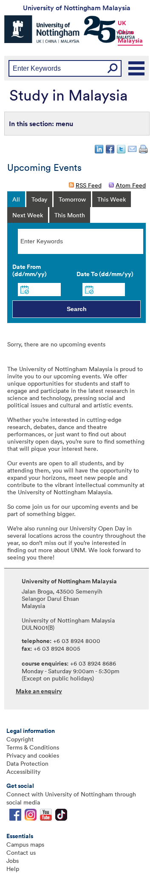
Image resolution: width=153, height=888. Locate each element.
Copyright (20, 739)
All (16, 199)
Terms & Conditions (32, 747)
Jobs (12, 860)
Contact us (21, 852)
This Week (111, 199)
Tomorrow (72, 199)
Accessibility (23, 771)
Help (12, 869)
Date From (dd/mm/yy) (29, 270)
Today (39, 199)
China (126, 32)
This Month (69, 215)
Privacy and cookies (32, 755)
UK (122, 23)
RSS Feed (89, 185)
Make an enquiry (39, 691)
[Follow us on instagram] (31, 817)
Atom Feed (131, 185)
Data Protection (27, 763)
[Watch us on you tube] (46, 817)
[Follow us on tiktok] (61, 817)
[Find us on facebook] (15, 817)
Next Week (27, 215)
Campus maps (25, 844)
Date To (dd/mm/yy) (104, 274)
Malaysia (130, 40)
